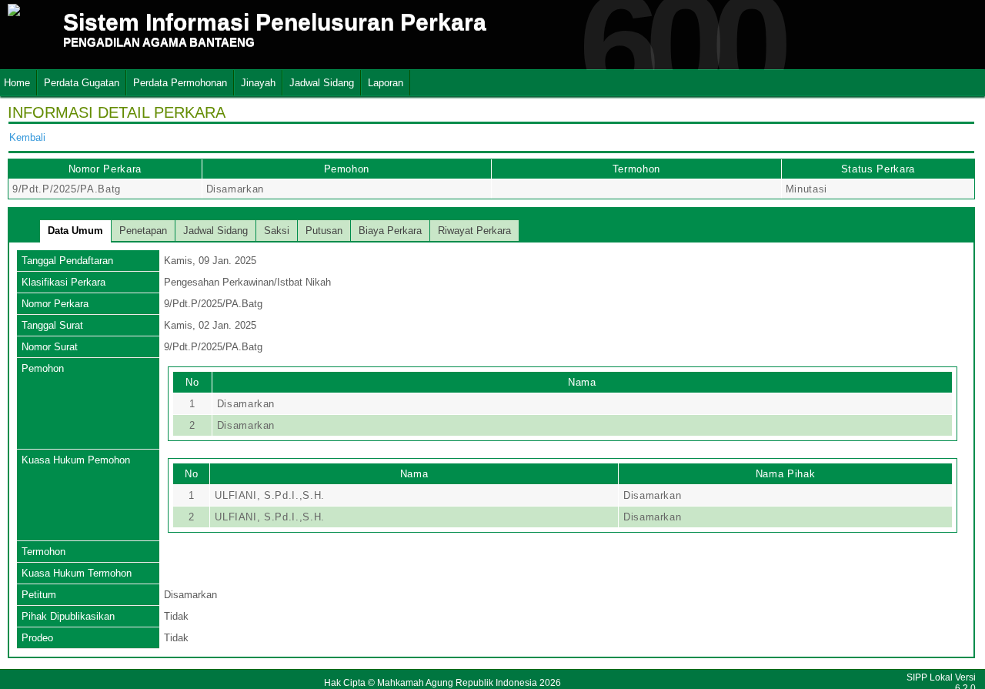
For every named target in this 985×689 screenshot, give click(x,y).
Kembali (27, 137)
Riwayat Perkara (474, 230)
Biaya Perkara (390, 230)
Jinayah (258, 83)
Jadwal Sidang (321, 83)
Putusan (324, 230)
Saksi (276, 230)
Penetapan (143, 230)
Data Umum (75, 230)
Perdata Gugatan (81, 83)
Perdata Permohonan (180, 83)
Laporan (385, 83)
